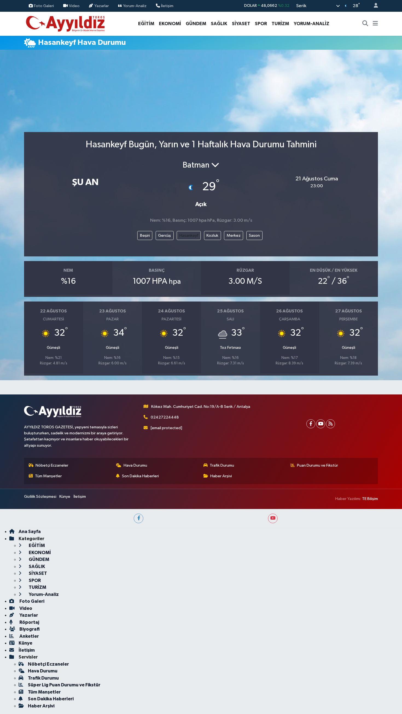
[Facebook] (310, 423)
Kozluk (212, 235)
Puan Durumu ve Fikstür (317, 465)
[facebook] (138, 518)
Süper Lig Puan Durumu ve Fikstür (64, 685)
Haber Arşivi (221, 476)
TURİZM (280, 23)
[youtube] (273, 518)
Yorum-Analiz (135, 6)
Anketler (29, 636)
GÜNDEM (196, 23)
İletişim (167, 6)
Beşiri (145, 235)
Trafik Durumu (222, 465)
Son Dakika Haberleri (140, 476)
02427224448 (165, 417)
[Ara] (365, 23)
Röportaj (29, 622)
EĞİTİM (146, 23)
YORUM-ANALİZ (311, 23)
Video (74, 6)
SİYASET (241, 23)
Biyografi (29, 629)
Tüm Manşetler (48, 476)
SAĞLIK (219, 23)
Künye (64, 496)
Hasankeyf (188, 235)
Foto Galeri (44, 6)
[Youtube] (320, 423)
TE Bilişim (370, 499)
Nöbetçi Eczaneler (52, 465)
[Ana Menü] (375, 23)
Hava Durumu (135, 465)
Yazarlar (101, 6)
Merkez (234, 235)
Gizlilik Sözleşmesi (40, 496)
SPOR (261, 23)
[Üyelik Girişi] (373, 6)
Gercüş (164, 235)
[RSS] (330, 423)
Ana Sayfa (30, 531)
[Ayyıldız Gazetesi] (65, 23)
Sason (254, 235)
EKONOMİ (170, 23)
